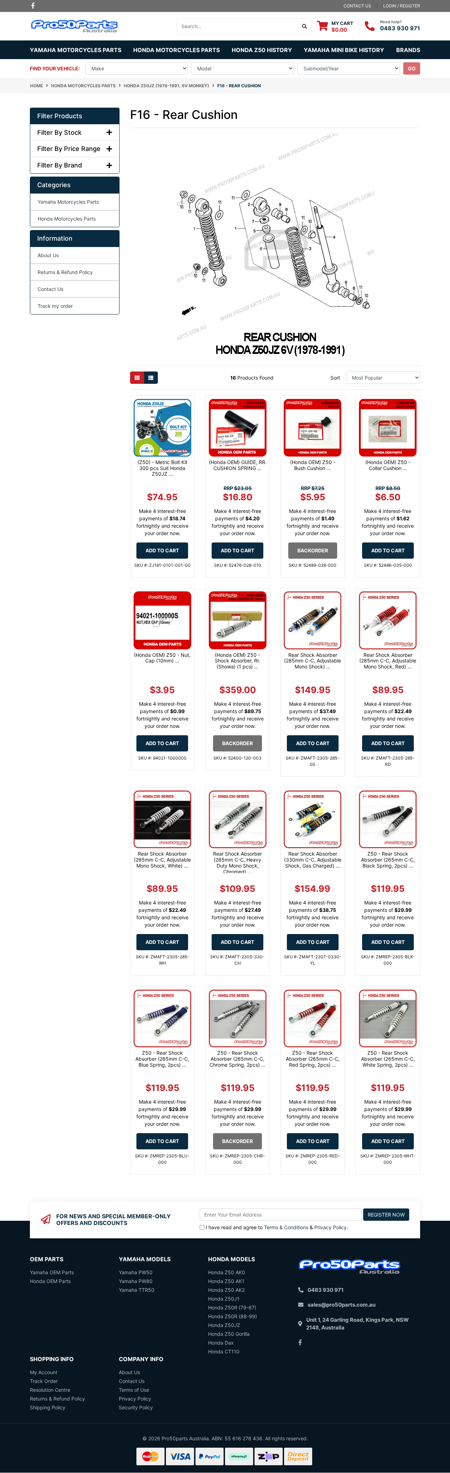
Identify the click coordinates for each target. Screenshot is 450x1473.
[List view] (151, 378)
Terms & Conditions (286, 1227)
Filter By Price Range (69, 148)
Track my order (55, 306)
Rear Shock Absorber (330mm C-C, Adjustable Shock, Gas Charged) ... (312, 860)
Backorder (312, 550)
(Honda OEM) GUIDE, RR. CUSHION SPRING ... (237, 465)
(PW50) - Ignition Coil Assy (48, 1445)
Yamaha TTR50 (136, 1290)
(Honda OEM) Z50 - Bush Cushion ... (312, 465)
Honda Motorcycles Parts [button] (176, 49)
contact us (357, 5)
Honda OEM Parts (50, 1281)
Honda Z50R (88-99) (232, 1316)
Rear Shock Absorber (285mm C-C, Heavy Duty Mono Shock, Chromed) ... (237, 862)
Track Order (44, 1381)
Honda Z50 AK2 (226, 1290)
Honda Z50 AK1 (226, 1281)
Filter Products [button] (59, 116)
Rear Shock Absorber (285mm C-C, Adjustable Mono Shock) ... (312, 661)
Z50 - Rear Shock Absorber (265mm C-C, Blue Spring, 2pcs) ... (162, 1059)
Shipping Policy (47, 1407)
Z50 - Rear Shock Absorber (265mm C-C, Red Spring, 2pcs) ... (313, 1059)
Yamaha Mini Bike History (344, 49)
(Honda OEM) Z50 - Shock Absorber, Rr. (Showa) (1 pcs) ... (237, 661)
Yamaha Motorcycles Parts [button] (75, 49)
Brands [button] (408, 49)
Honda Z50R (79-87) (232, 1307)
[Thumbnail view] (137, 378)
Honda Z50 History (262, 49)
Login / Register (401, 5)
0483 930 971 (400, 28)
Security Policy (136, 1407)
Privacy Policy (330, 1227)
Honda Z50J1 (223, 1299)
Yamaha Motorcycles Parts (68, 202)
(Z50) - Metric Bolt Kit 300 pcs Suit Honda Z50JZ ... (162, 468)
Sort (335, 378)
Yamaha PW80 (136, 1281)
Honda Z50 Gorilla (229, 1334)
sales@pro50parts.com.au (341, 1304)
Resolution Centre (50, 1390)
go (412, 68)
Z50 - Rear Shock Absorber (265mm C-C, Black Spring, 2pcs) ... (388, 860)
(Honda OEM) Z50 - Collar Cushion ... (388, 465)
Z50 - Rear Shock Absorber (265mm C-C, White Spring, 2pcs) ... (388, 1059)
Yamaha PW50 (136, 1272)
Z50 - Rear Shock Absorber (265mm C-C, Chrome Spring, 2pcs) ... (237, 1059)
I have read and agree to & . (277, 1227)
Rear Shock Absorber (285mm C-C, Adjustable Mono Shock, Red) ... (387, 661)
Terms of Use (134, 1390)
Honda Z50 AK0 (226, 1272)
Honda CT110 (223, 1351)
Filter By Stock (59, 132)
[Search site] (304, 26)
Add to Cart (162, 550)
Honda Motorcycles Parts (67, 219)
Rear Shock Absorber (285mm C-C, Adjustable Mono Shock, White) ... (162, 860)
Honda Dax (221, 1343)
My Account (43, 1372)
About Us (48, 255)
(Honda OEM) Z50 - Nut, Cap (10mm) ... (162, 658)
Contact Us (50, 289)
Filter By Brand (59, 165)
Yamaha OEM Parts (52, 1272)
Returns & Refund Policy (65, 272)
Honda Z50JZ (224, 1325)
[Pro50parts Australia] (75, 25)
